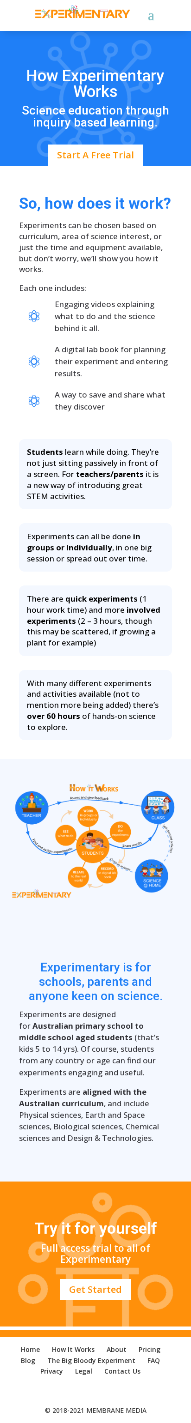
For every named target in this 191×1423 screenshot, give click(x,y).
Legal (83, 1371)
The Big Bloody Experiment (91, 1360)
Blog (28, 1360)
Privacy (51, 1371)
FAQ (153, 1360)
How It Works (73, 1349)
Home (30, 1349)
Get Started (95, 1289)
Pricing (149, 1349)
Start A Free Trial (95, 155)
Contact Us (122, 1371)
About (117, 1349)
